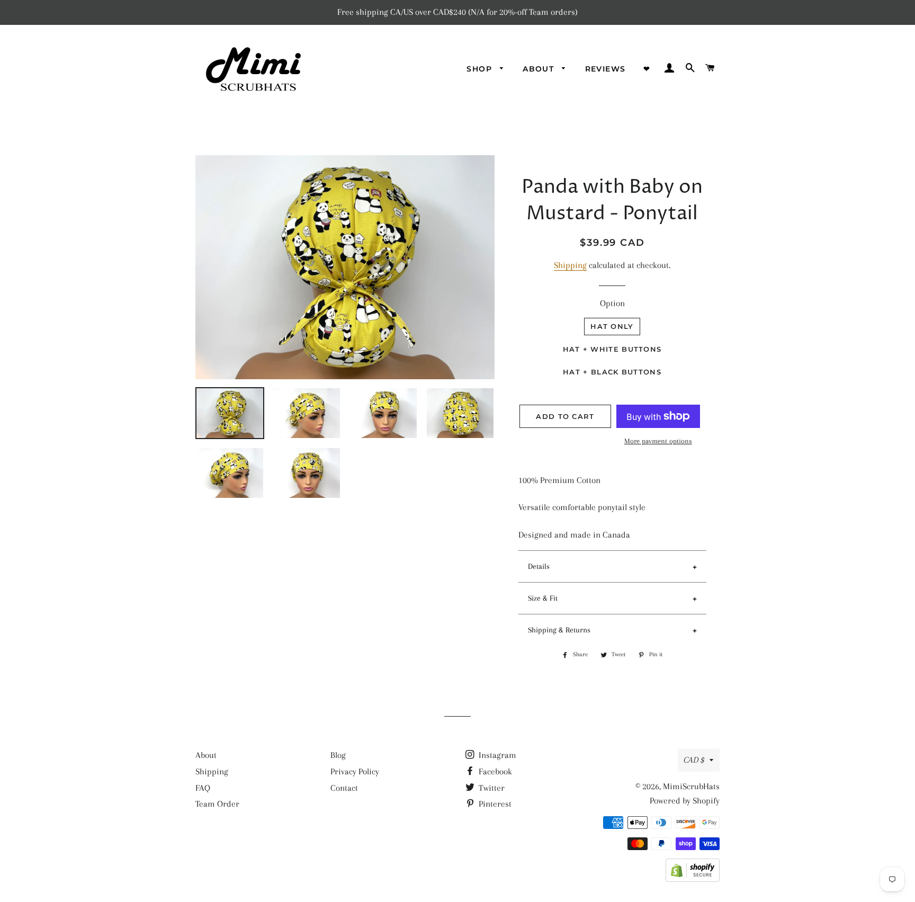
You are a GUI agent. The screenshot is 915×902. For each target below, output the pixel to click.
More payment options (658, 441)
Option (612, 303)
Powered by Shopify (685, 801)
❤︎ (646, 69)
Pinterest (494, 804)
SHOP (481, 69)
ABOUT (540, 69)
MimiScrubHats (691, 786)
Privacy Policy (354, 771)
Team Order (217, 804)
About (206, 755)
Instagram (496, 755)
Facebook (494, 771)
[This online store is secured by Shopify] (693, 879)
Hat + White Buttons (612, 349)
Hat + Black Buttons (612, 372)
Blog (338, 755)
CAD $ (694, 760)
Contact (344, 788)
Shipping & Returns (559, 630)
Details (539, 566)
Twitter (491, 788)
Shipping (570, 265)
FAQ (202, 788)
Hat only (611, 326)
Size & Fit (543, 598)
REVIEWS (605, 69)
